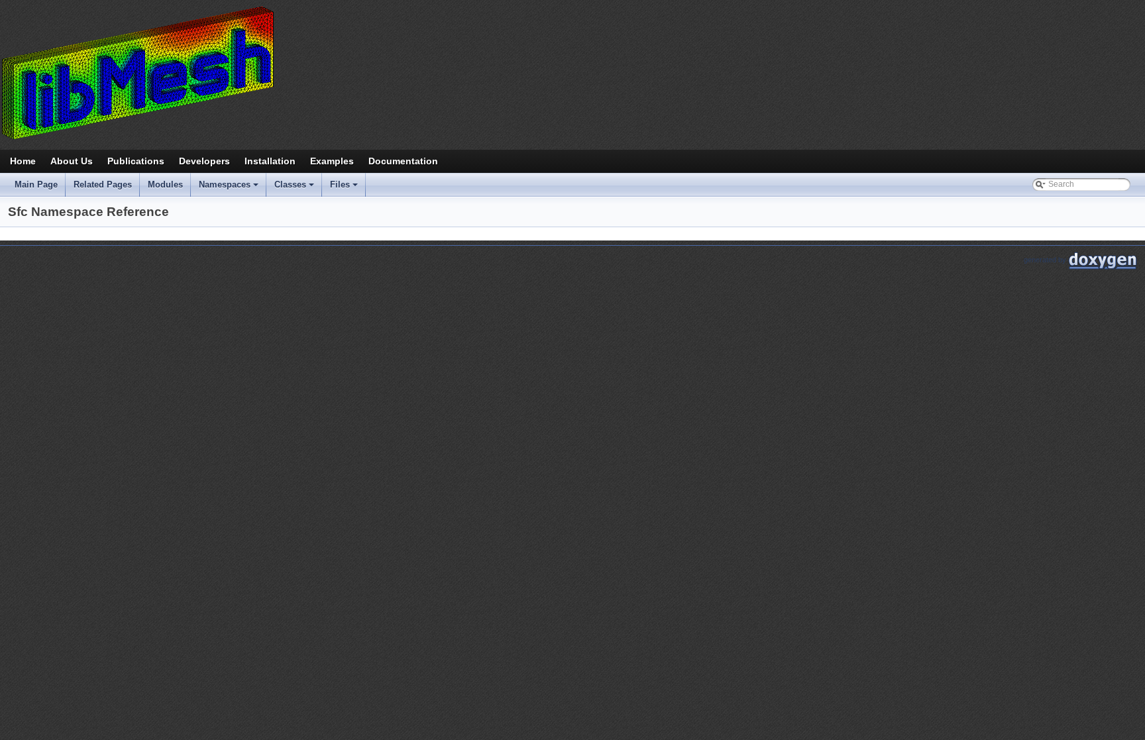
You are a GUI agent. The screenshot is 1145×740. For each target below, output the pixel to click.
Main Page (36, 184)
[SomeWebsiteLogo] (572, 72)
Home (23, 161)
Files (345, 188)
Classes (295, 188)
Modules (165, 184)
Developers (204, 161)
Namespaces (229, 188)
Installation (270, 161)
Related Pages (103, 184)
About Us (71, 161)
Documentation (403, 161)
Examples (332, 161)
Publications (135, 161)
